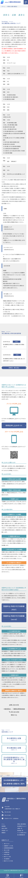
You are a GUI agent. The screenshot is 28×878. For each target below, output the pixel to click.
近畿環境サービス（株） (8, 845)
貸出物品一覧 (20, 830)
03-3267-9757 (6, 316)
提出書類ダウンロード (21, 826)
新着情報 (3, 826)
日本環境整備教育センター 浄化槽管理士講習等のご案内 (14, 760)
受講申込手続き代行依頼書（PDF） (14, 608)
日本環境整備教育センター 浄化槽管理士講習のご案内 (14, 782)
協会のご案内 (4, 828)
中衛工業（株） (7, 854)
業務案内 (3, 832)
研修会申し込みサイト (14, 425)
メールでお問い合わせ (21, 832)
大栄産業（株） (7, 852)
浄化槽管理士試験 (14, 739)
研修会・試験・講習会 (21, 824)
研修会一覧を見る (14, 368)
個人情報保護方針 (21, 834)
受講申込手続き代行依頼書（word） (14, 617)
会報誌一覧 (19, 828)
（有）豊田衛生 (7, 858)
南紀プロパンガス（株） (8, 861)
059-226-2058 (15, 712)
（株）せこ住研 (6, 850)
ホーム (3, 6)
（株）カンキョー (7, 843)
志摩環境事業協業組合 (8, 848)
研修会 (16, 341)
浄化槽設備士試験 (14, 748)
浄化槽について (5, 830)
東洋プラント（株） (7, 856)
